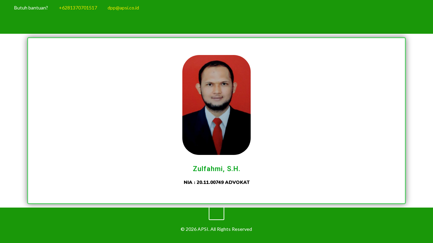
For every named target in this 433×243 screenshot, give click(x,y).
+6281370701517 (78, 7)
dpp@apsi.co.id (123, 7)
